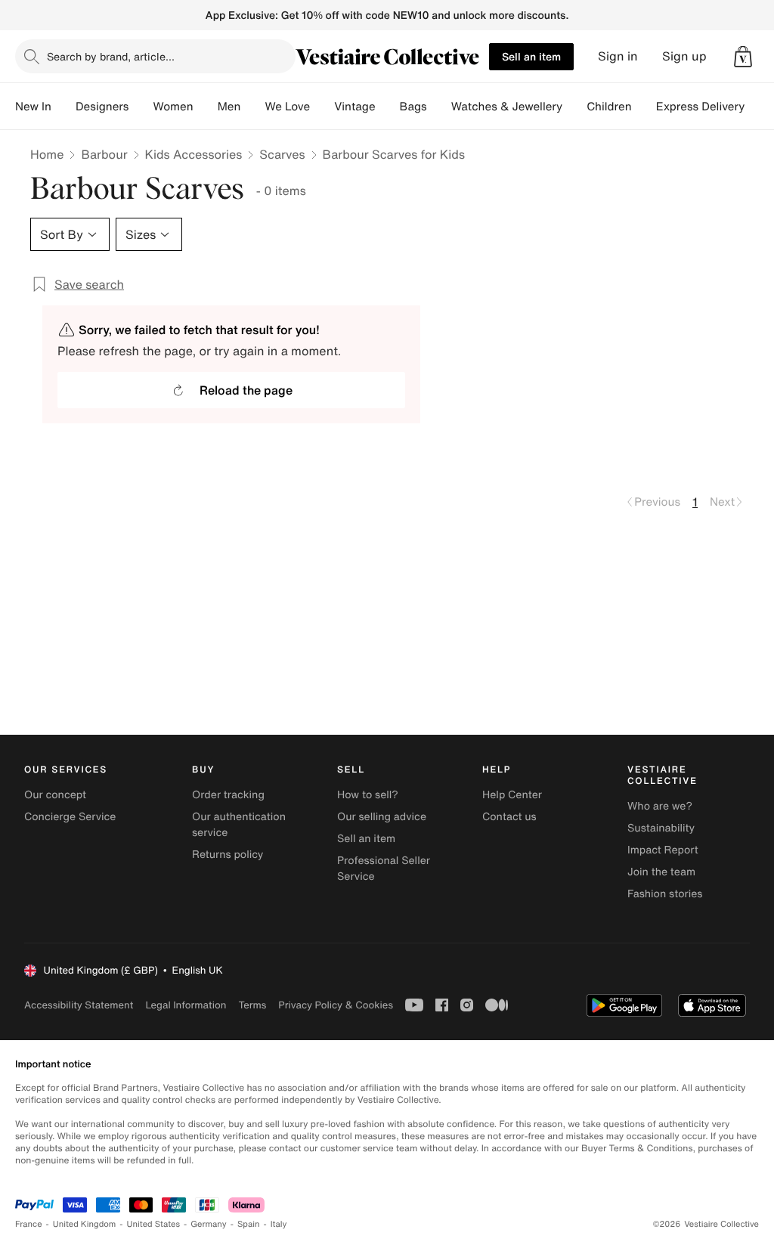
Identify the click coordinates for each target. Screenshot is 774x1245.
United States (154, 1224)
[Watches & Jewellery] (574, 107)
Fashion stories (664, 894)
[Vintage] (388, 107)
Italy (279, 1224)
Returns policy (227, 855)
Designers (102, 106)
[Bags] (439, 107)
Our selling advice (381, 817)
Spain (248, 1224)
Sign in (618, 56)
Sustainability (661, 828)
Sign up (684, 56)
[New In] (63, 107)
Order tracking (228, 795)
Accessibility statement (78, 1005)
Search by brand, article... (111, 56)
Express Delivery (700, 106)
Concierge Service (70, 817)
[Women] (206, 107)
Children (609, 106)
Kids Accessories (194, 154)
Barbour (104, 154)
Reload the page (246, 390)
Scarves (282, 154)
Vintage (354, 106)
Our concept (55, 795)
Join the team (661, 872)
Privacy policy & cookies (335, 1005)
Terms (252, 1005)
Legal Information (185, 1005)
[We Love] (322, 107)
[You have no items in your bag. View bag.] (743, 56)
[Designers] (141, 107)
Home (46, 154)
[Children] (644, 107)
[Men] (252, 107)
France (28, 1224)
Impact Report (662, 850)
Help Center (512, 795)
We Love (287, 106)
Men (229, 106)
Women (173, 106)
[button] (743, 56)
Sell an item (531, 56)
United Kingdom (84, 1224)
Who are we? (659, 806)
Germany (208, 1224)
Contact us (509, 817)
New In (33, 106)
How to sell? (367, 795)
